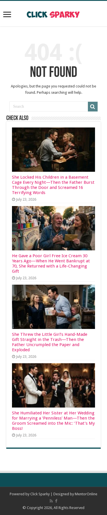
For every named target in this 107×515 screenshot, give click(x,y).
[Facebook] (56, 501)
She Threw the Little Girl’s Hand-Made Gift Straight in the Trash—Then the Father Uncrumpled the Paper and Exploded (49, 342)
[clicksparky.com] (53, 13)
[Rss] (51, 501)
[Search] (93, 106)
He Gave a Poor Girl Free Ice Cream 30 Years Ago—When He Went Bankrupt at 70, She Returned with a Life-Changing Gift (51, 263)
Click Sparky (40, 494)
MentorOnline (86, 494)
